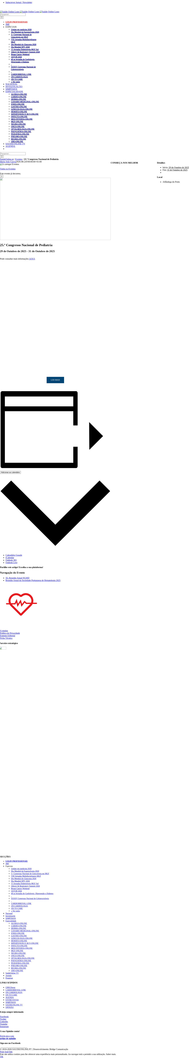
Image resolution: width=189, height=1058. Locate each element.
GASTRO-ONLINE (19, 106)
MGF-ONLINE (17, 121)
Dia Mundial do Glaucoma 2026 (23, 44)
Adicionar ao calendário (10, 472)
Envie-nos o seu (8, 1037)
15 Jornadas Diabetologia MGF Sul (25, 49)
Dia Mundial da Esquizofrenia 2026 (25, 32)
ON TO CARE (17, 79)
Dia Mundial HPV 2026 (20, 47)
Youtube (3, 1024)
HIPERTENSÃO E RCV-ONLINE (24, 114)
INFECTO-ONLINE (19, 116)
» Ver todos (15, 82)
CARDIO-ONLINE (18, 96)
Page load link (6, 1052)
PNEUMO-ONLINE (19, 136)
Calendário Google (14, 555)
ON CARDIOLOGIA (19, 77)
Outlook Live (11, 562)
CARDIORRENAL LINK (21, 74)
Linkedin (4, 1021)
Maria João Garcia (8, 162)
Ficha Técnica (6, 638)
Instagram (4, 1026)
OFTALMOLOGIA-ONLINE (22, 129)
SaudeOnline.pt (7, 159)
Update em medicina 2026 (21, 29)
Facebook (4, 1016)
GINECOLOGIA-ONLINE (22, 109)
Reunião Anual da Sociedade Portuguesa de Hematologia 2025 (33, 580)
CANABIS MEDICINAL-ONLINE (25, 101)
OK (1, 1057)
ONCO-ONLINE (17, 126)
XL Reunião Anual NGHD (17, 578)
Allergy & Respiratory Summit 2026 (25, 52)
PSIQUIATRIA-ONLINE (21, 131)
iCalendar (10, 557)
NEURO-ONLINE (18, 124)
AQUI (32, 259)
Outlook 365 (11, 560)
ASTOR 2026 (16, 57)
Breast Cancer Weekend (20, 54)
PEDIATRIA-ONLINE (20, 134)
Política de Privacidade (10, 633)
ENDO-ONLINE (17, 104)
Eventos (18, 159)
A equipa (4, 630)
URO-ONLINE (17, 141)
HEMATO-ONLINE (19, 111)
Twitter (3, 1019)
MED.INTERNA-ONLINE (22, 119)
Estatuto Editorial (7, 635)
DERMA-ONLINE (18, 99)
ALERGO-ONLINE (19, 94)
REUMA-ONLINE (18, 139)
